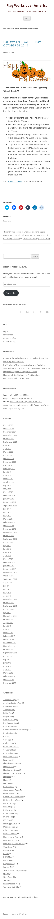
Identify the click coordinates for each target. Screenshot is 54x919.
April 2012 (7, 669)
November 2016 (9, 532)
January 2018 (8, 499)
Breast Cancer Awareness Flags (16, 729)
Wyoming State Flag (11, 887)
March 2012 (8, 673)
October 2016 (8, 535)
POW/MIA (7, 857)
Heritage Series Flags (11, 800)
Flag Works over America (27, 5)
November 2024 (9, 435)
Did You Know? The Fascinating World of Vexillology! (24, 365)
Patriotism (7, 850)
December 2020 (9, 462)
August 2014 (8, 609)
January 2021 (8, 458)
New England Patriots (12, 837)
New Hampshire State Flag (14, 843)
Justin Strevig (45, 238)
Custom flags (8, 753)
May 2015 (7, 592)
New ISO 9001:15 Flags (20, 395)
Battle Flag (7, 713)
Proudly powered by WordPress (15, 914)
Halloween (25, 235)
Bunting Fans (8, 733)
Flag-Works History (11, 770)
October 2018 (8, 482)
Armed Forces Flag (10, 706)
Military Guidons (10, 833)
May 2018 (7, 488)
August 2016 (8, 542)
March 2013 (8, 632)
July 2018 (7, 485)
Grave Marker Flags (11, 790)
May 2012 (7, 666)
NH (31, 235)
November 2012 (9, 646)
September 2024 (10, 442)
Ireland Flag (8, 817)
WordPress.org (9, 341)
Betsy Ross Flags (10, 719)
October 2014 (8, 602)
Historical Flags (9, 803)
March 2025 (8, 425)
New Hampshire (10, 840)
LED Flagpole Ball (10, 823)
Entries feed (8, 334)
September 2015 (10, 579)
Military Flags (8, 830)
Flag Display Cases (10, 763)
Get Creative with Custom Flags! (16, 378)
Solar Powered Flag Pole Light (15, 870)
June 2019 (7, 472)
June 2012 (7, 663)
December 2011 (9, 683)
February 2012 (9, 676)
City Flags (7, 740)
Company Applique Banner (22, 398)
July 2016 (7, 545)
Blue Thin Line (9, 726)
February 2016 (9, 562)
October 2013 (8, 619)
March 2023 (8, 452)
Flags (5, 780)
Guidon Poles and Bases (13, 796)
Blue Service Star (10, 723)
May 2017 (7, 515)
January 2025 (8, 428)
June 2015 (7, 589)
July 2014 (7, 612)
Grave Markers (9, 793)
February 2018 (9, 495)
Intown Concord (15, 181)
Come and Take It (10, 746)
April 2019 (7, 475)
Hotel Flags (7, 806)
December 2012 (9, 642)
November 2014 (9, 599)
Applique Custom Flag (12, 703)
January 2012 (8, 679)
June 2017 (7, 512)
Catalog (6, 736)
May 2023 (7, 445)
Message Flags (9, 827)
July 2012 (7, 659)
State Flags (7, 877)
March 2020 (8, 465)
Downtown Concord (11, 235)
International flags (10, 813)
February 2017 (9, 522)
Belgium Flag (8, 716)
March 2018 (8, 492)
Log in (5, 331)
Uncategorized (30, 232)
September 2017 (10, 505)
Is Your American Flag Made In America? (26, 401)
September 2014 (10, 606)
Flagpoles (7, 776)
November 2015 (9, 572)
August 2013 (8, 622)
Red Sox (6, 860)
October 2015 (8, 575)
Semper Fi (7, 867)
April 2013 (7, 629)
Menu (27, 18)
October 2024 (8, 438)
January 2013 (8, 639)
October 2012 (8, 649)
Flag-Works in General (12, 773)
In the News (8, 810)
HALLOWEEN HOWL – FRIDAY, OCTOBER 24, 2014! (22, 43)
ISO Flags (7, 820)
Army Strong (8, 709)
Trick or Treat (39, 235)
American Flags (9, 699)
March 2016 (8, 559)
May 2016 (7, 552)
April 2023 (7, 448)
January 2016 (8, 565)
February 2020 (9, 468)
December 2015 (9, 569)
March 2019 (8, 478)
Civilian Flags (8, 743)
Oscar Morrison (9, 405)
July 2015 (7, 586)
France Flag (8, 783)
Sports (6, 873)
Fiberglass (7, 760)
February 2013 (9, 636)
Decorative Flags (10, 756)
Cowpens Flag (9, 750)
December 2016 (9, 529)
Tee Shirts (7, 880)
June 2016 (7, 549)
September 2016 (10, 539)
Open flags (7, 847)
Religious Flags (9, 863)
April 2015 (7, 596)
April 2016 (7, 555)
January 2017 (8, 525)
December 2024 (9, 432)
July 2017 (7, 509)
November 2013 (9, 616)
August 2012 (8, 656)
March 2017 (8, 519)
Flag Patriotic (8, 766)
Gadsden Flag (8, 786)
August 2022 (8, 455)
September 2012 (10, 652)
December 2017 (9, 502)
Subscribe (11, 293)
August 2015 (8, 582)
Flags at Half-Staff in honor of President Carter (22, 375)
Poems (6, 853)
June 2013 (7, 626)
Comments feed (9, 338)
